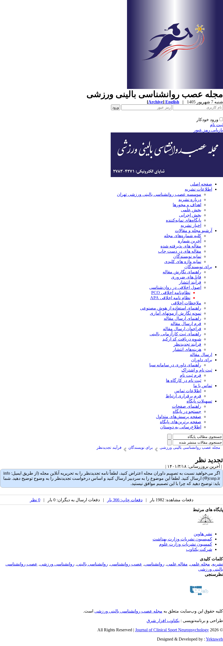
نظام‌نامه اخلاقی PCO (170, 292)
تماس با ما (202, 385)
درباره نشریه (189, 199)
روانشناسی (154, 564)
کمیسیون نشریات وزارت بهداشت (182, 539)
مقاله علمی (177, 564)
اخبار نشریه (191, 225)
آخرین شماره (189, 241)
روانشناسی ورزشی (57, 564)
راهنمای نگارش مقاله (182, 272)
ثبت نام (216, 124)
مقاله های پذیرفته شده (180, 246)
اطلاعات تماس (187, 390)
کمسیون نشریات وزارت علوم (185, 544)
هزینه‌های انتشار (187, 349)
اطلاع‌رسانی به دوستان (180, 427)
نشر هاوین (203, 533)
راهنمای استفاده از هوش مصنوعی (170, 308)
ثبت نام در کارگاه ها (183, 380)
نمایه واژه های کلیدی (182, 261)
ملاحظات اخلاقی (186, 303)
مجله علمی (200, 564)
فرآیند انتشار (190, 282)
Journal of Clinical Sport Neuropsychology (172, 630)
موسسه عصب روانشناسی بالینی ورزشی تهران (159, 194)
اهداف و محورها (187, 204)
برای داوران (201, 359)
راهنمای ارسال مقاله (182, 318)
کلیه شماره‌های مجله (182, 235)
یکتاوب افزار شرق (163, 620)
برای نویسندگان (198, 266)
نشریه (217, 564)
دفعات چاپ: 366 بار (125, 499)
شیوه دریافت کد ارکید (181, 339)
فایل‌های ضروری (186, 277)
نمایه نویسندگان (187, 256)
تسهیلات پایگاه (199, 401)
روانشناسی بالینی (92, 564)
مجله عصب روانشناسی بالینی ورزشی (128, 611)
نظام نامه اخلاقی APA (170, 297)
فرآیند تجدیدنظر (187, 344)
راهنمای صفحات (186, 406)
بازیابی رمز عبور (208, 130)
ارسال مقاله (201, 354)
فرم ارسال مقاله (186, 323)
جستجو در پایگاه (187, 411)
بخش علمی (191, 210)
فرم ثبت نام (190, 375)
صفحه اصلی (201, 184)
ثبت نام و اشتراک (196, 370)
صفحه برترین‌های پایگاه (180, 421)
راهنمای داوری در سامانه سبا (175, 365)
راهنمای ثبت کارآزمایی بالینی (175, 334)
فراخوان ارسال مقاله (182, 328)
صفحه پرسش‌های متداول (178, 416)
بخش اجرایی (190, 215)
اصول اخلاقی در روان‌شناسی (175, 287)
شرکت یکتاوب (199, 549)
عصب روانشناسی (126, 564)
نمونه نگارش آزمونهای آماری (175, 313)
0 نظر (35, 499)
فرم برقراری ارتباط (183, 396)
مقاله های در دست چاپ (179, 251)
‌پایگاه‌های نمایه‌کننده (183, 220)
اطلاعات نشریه (198, 189)
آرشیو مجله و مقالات (193, 230)
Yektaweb (214, 639)
